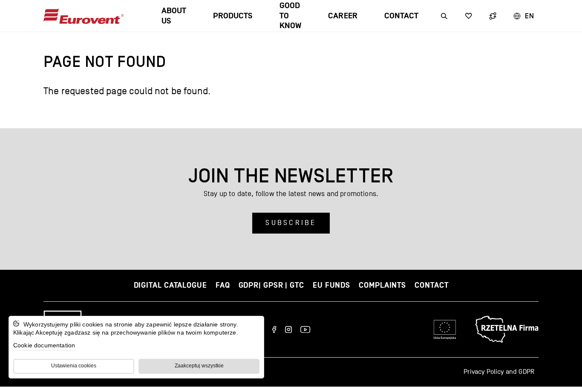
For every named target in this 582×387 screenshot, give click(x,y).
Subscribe (290, 223)
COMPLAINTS (382, 285)
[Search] (444, 16)
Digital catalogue (170, 285)
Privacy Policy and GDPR (499, 371)
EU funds (331, 285)
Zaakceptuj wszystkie (199, 366)
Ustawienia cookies (73, 366)
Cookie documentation (44, 345)
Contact (401, 16)
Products (232, 16)
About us (173, 16)
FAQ (223, 285)
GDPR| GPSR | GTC (271, 285)
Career (342, 16)
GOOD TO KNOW (290, 15)
